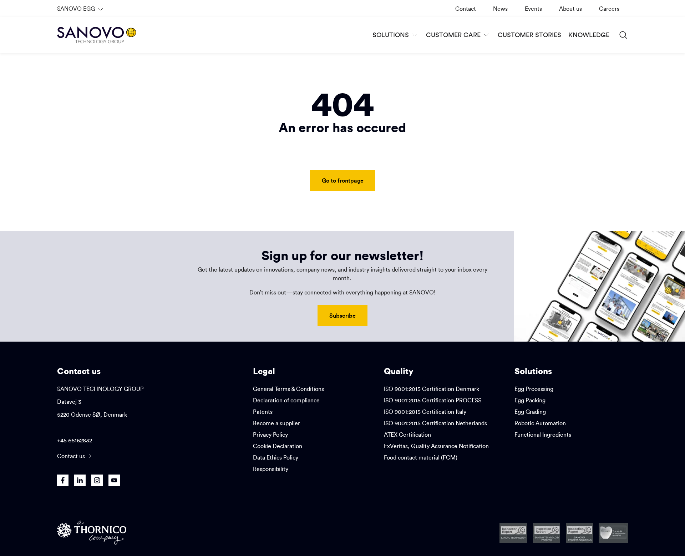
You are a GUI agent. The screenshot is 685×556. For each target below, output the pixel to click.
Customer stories (529, 35)
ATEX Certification (407, 434)
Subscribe (342, 315)
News (500, 8)
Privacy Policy (270, 434)
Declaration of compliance (286, 400)
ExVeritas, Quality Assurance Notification (436, 446)
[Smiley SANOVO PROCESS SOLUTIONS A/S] (579, 533)
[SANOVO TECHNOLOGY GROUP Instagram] (97, 480)
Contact (465, 8)
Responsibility (270, 468)
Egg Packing (530, 400)
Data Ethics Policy (275, 457)
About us (570, 8)
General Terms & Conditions (288, 388)
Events (533, 8)
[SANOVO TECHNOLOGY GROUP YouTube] (114, 480)
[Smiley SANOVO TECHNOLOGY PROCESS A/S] (546, 533)
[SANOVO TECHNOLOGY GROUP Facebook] (62, 480)
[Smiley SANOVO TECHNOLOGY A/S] (513, 533)
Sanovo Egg (81, 11)
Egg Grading (530, 411)
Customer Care (453, 35)
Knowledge (588, 35)
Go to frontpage (343, 180)
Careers (609, 8)
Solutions (390, 35)
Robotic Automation (540, 423)
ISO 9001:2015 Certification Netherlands (435, 423)
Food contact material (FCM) (420, 457)
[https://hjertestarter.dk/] (613, 533)
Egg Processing (533, 388)
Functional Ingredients (542, 434)
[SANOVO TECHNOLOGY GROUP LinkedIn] (80, 480)
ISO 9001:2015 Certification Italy (425, 411)
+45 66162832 (74, 440)
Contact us (71, 456)
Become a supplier (276, 423)
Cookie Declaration (277, 446)
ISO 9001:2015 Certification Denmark (431, 388)
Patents (263, 411)
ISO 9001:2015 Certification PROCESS (432, 400)
